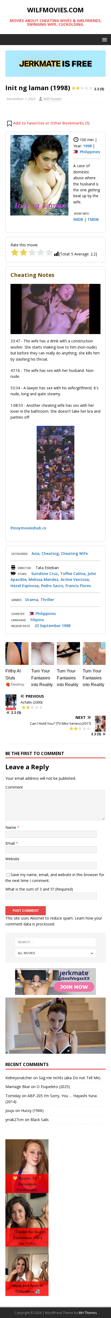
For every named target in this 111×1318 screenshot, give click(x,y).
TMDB (93, 219)
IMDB (78, 219)
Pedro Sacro (52, 585)
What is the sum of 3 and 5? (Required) (39, 889)
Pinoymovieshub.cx (28, 527)
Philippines (90, 151)
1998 (87, 145)
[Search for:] (56, 942)
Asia (35, 553)
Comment (14, 787)
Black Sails (39, 1119)
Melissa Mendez (43, 579)
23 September (47, 625)
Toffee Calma (72, 573)
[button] (104, 39)
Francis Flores (78, 585)
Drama (31, 599)
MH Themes (88, 1312)
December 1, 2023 (21, 98)
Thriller (47, 599)
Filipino (37, 619)
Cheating (50, 553)
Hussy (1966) (32, 1110)
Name (11, 827)
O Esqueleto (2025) (53, 1086)
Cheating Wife (74, 553)
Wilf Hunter (52, 98)
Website (12, 858)
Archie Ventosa (75, 579)
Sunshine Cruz (44, 573)
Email (10, 843)
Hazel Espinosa (25, 585)
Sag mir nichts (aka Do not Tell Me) (69, 1077)
